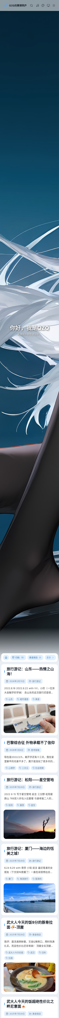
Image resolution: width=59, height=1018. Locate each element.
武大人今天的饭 (15, 952)
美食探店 (36, 934)
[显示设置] (43, 5)
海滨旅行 (24, 878)
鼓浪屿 (38, 878)
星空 (33, 805)
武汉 (32, 952)
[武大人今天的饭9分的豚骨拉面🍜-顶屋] (29, 977)
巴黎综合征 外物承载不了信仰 (31, 742)
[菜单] (54, 5)
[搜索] (31, 5)
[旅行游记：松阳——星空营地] (29, 824)
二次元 (25, 768)
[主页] (6, 657)
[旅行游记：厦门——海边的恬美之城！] (29, 898)
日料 (44, 952)
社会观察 (39, 768)
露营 (22, 805)
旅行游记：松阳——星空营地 (30, 780)
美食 (37, 699)
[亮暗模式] (48, 5)
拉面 (10, 958)
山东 (10, 699)
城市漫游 (24, 699)
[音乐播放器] (37, 5)
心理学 (11, 768)
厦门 (10, 878)
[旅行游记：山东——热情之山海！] (29, 718)
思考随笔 (35, 750)
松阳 (10, 805)
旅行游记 (36, 681)
